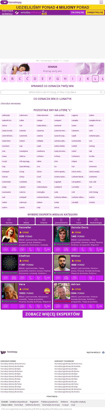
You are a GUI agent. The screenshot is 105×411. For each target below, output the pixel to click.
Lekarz (22, 141)
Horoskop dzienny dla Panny (11, 384)
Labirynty (6, 115)
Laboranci (23, 115)
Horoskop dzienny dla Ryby (11, 369)
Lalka (21, 120)
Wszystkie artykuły (78, 402)
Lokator (22, 187)
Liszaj (21, 171)
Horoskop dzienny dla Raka (11, 379)
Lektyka (40, 141)
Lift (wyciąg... (24, 161)
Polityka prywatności (49, 402)
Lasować (57, 125)
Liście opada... (60, 171)
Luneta (92, 202)
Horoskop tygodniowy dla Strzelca (67, 392)
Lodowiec (93, 176)
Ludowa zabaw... (61, 197)
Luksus (39, 202)
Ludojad (22, 197)
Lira (38, 166)
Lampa (39, 120)
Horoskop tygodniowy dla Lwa (66, 381)
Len (90, 141)
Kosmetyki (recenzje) (51, 405)
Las (20, 125)
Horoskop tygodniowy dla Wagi (66, 387)
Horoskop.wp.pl (46, 61)
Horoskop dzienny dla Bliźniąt (11, 376)
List (73, 166)
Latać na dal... (7, 130)
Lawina (40, 136)
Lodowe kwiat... (78, 176)
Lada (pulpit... (59, 115)
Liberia (22, 156)
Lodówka (23, 182)
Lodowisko (6, 182)
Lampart (57, 120)
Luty (38, 207)
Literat (5, 176)
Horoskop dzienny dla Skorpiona (13, 389)
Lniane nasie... (60, 176)
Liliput (74, 161)
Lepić (39, 146)
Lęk (90, 151)
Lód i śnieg (93, 192)
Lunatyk (75, 202)
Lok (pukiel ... (77, 182)
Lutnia (22, 207)
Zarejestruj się (95, 12)
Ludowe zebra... (78, 197)
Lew (3, 151)
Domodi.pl (18, 405)
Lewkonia (41, 151)
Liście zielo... (77, 171)
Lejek (74, 136)
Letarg (92, 146)
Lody (39, 182)
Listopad (5, 171)
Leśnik (74, 146)
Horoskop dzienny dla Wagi (11, 387)
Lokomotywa (42, 187)
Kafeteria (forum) (32, 405)
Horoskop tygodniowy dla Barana (67, 371)
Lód (73, 192)
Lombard (58, 187)
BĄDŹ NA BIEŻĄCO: (94, 352)
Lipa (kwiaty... (24, 166)
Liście (39, 171)
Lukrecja (23, 202)
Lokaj (4, 187)
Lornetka (75, 187)
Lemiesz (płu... (60, 141)
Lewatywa (23, 151)
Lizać (39, 176)
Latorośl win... (7, 136)
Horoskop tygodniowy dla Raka (66, 379)
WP (37, 61)
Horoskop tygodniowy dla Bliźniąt (67, 376)
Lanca (4, 125)
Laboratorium (42, 115)
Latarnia (40, 130)
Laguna (75, 115)
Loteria (22, 192)
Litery (21, 176)
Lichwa (57, 156)
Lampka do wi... (95, 120)
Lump (56, 202)
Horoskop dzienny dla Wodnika (12, 366)
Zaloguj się (77, 12)
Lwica (56, 207)
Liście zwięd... (94, 171)
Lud (3, 197)
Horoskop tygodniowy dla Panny (66, 384)
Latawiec (75, 130)
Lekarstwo (6, 141)
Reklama (64, 402)
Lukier (4, 202)
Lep (20, 146)
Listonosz (93, 166)
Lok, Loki (92, 182)
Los (90, 187)
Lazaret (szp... (59, 136)
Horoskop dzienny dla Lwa (10, 381)
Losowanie (6, 192)
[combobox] (52, 92)
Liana (4, 156)
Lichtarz (40, 156)
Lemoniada (76, 141)
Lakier (91, 115)
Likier (39, 161)
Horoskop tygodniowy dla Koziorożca (68, 364)
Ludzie (92, 197)
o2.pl (73, 405)
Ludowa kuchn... (43, 197)
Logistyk (57, 182)
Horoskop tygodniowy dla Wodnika (67, 366)
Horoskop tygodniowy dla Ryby (66, 369)
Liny (3, 166)
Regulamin (34, 402)
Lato (91, 130)
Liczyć (4, 161)
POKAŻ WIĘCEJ (52, 396)
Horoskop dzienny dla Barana (11, 371)
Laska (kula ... (42, 125)
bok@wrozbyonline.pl (18, 402)
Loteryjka (41, 192)
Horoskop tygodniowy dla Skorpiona (68, 389)
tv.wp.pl (65, 405)
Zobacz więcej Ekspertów (52, 314)
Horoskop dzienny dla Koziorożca (13, 364)
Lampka (75, 120)
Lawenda (23, 136)
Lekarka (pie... (94, 136)
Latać (91, 125)
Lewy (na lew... (60, 151)
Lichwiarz (76, 156)
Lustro (4, 207)
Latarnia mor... (60, 130)
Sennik (56, 61)
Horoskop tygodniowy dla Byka (66, 374)
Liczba (91, 156)
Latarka (22, 130)
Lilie (56, 161)
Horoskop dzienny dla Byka (11, 374)
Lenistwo (5, 146)
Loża (56, 192)
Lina (91, 161)
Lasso (74, 125)
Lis (55, 166)
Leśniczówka (59, 146)
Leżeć (74, 151)
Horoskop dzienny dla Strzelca (12, 392)
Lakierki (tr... (7, 120)
